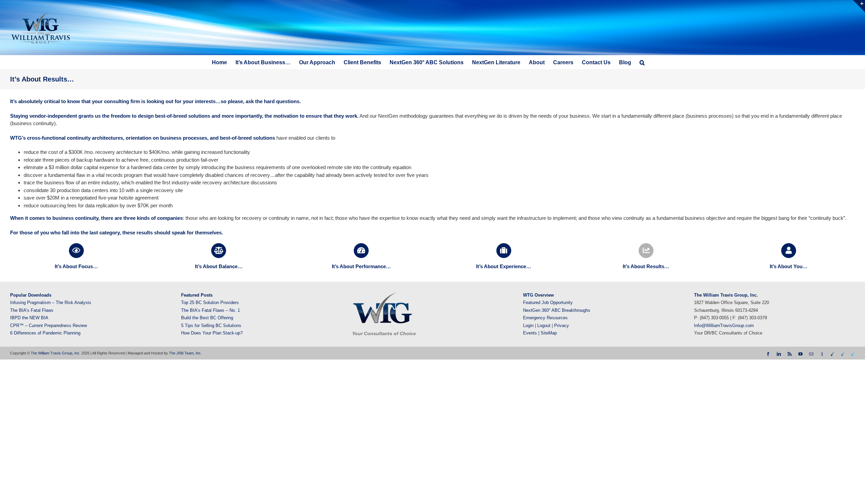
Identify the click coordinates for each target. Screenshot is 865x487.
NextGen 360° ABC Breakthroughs (556, 310)
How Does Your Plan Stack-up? (212, 332)
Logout (543, 325)
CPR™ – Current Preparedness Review (48, 325)
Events (530, 332)
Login (528, 325)
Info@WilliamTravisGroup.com (724, 325)
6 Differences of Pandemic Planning (45, 332)
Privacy (561, 325)
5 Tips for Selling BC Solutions (211, 325)
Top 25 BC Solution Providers (210, 302)
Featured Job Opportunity (548, 302)
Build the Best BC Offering (207, 317)
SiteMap (549, 332)
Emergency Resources (545, 317)
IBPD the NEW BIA (29, 317)
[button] (642, 62)
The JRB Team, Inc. (185, 353)
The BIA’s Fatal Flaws (31, 310)
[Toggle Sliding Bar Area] (859, 6)
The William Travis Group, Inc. (55, 353)
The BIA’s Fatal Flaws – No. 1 (210, 310)
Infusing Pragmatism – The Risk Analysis (50, 302)
